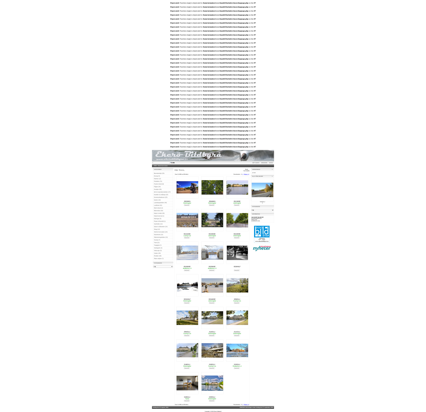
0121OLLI (237, 332)
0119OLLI (212, 332)
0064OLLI (187, 332)
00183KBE (187, 266)
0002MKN (187, 201)
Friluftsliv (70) (158, 181)
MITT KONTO (255, 162)
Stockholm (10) (158, 234)
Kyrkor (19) (157, 200)
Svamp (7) (157, 240)
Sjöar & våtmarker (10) (161, 226)
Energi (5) (157, 176)
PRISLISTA (254, 219)
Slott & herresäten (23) (161, 232)
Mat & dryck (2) (158, 208)
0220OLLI (262, 201)
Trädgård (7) (158, 245)
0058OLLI (237, 299)
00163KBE (237, 234)
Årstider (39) (157, 256)
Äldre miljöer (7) (159, 258)
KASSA (271, 162)
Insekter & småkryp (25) (161, 194)
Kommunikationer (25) (160, 197)
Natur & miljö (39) (159, 213)
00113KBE (237, 201)
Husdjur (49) (158, 189)
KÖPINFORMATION (256, 218)
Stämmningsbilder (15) (161, 237)
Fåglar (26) (157, 186)
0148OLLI (187, 364)
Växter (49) (157, 253)
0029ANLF (237, 266)
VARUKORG (264, 162)
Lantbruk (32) (158, 205)
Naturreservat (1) (159, 216)
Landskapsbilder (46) (160, 202)
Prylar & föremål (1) (160, 221)
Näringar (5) (157, 218)
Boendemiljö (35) (159, 173)
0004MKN (212, 201)
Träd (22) (157, 242)
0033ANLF (187, 299)
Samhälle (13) (158, 224)
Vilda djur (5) (158, 250)
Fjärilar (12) (157, 178)
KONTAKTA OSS (255, 221)
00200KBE (212, 266)
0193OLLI (237, 364)
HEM (155, 165)
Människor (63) (158, 210)
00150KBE (212, 234)
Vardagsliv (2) (158, 248)
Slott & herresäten (163, 165)
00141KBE (187, 234)
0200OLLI (212, 397)
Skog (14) (157, 229)
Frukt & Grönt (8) (159, 184)
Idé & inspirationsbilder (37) (162, 192)
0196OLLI (187, 397)
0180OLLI (212, 364)
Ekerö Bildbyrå (217, 411)
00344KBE (212, 299)
